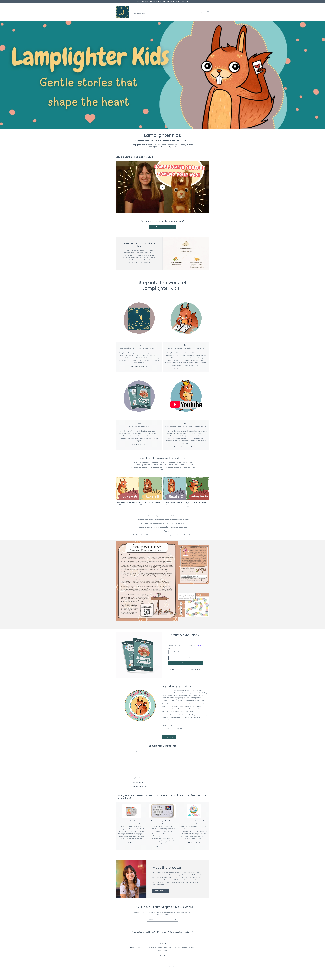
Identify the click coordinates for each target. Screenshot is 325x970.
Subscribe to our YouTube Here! (162, 227)
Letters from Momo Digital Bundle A (126, 502)
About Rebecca (168, 947)
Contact (184, 947)
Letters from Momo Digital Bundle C (173, 502)
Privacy (165, 950)
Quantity (170, 648)
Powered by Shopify (169, 966)
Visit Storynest (192, 842)
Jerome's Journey (141, 947)
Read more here (160, 890)
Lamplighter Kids (159, 966)
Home (132, 947)
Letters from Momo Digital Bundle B (149, 502)
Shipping (171, 642)
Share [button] (172, 669)
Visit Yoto (130, 842)
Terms (159, 950)
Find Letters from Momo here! (184, 369)
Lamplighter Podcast (155, 947)
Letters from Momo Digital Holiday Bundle (196, 503)
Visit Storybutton (161, 847)
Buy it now (185, 663)
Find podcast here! (138, 366)
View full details (196, 669)
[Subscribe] (176, 920)
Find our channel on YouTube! (184, 447)
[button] (201, 12)
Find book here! (137, 444)
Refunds (191, 947)
